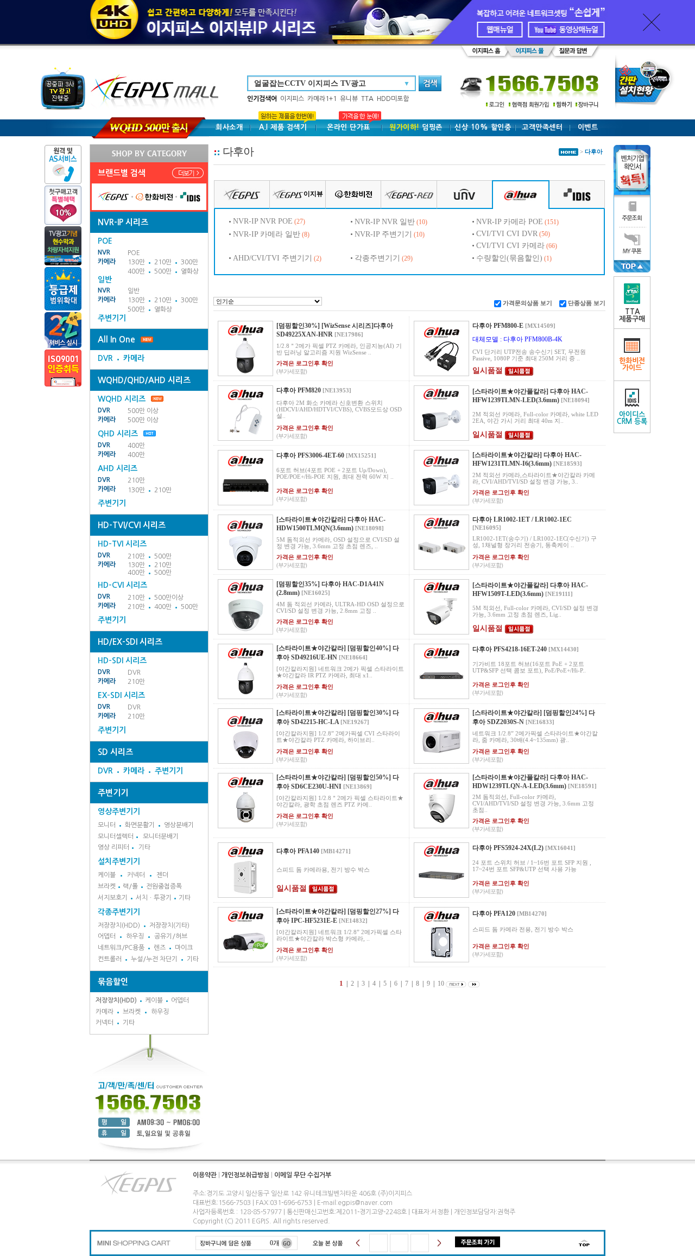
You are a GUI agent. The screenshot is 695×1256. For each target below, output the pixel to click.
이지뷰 (313, 194)
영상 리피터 (113, 847)
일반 (134, 291)
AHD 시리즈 (117, 468)
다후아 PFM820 (298, 390)
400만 (136, 271)
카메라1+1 (322, 99)
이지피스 (292, 99)
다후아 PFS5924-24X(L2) (508, 848)
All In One (116, 339)
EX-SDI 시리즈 (121, 695)
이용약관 (205, 1175)
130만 (136, 262)
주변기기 (112, 318)
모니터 (107, 825)
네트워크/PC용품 (121, 947)
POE (134, 253)
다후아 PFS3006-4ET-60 (310, 455)
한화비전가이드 (632, 364)
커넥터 (136, 875)
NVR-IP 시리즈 (123, 222)
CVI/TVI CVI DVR (507, 234)
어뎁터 (107, 936)
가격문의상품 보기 (527, 303)
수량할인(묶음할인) (509, 258)
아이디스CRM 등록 (632, 418)
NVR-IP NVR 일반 (385, 222)
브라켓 (107, 886)
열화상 (190, 271)
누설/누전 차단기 (154, 959)
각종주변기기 (119, 912)
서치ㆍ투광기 (154, 898)
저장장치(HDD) (119, 925)
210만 (163, 262)
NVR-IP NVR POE (263, 221)
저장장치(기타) (169, 925)
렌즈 (160, 947)
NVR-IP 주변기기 (383, 234)
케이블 (107, 875)
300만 (189, 262)
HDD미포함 (393, 99)
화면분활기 (140, 825)
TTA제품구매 (632, 315)
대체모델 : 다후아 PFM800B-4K (517, 339)
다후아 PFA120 (493, 913)
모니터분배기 (161, 836)
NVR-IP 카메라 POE (509, 222)
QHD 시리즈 (118, 433)
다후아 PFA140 (297, 851)
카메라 (107, 261)
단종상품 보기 (586, 303)
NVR (104, 252)
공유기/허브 (170, 936)
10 (441, 983)
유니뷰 (349, 99)
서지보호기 (113, 898)
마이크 (184, 947)
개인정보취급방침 (245, 1175)
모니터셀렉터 (116, 836)
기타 (144, 847)
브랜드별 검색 (122, 173)
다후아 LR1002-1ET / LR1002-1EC (522, 519)
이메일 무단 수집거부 (302, 1175)
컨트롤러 (110, 959)
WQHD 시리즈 (122, 399)
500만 (163, 271)
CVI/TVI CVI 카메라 (510, 246)
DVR (105, 358)
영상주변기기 (119, 811)
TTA (367, 99)
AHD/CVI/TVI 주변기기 (272, 258)
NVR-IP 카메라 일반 (266, 234)
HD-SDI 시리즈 (122, 660)
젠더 (162, 875)
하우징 (135, 936)
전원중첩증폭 (164, 886)
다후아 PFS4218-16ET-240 (509, 649)
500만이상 (169, 597)
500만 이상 (143, 411)
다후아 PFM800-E (497, 325)
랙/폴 (130, 886)
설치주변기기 (119, 861)
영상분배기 (179, 825)
